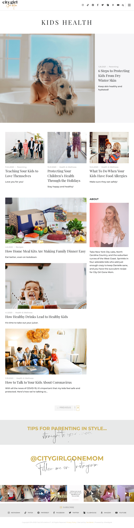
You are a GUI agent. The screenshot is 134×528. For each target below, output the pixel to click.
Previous (64, 407)
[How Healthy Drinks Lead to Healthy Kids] (45, 286)
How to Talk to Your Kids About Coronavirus (38, 382)
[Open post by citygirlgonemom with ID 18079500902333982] (42, 493)
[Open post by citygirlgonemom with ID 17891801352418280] (25, 493)
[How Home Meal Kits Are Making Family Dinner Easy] (45, 220)
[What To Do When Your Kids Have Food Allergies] (109, 147)
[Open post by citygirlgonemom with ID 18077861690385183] (8, 493)
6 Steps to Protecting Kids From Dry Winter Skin (114, 75)
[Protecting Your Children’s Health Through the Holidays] (67, 147)
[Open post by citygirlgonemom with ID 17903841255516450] (92, 493)
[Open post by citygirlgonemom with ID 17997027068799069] (58, 493)
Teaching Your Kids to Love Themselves (21, 173)
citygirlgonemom (8, 487)
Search (123, 5)
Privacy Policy (71, 522)
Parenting (113, 67)
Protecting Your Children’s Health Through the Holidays (64, 176)
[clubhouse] (107, 5)
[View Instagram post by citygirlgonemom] (15, 500)
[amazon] (113, 5)
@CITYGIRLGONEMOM (67, 458)
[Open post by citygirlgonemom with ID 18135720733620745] (108, 493)
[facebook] (98, 5)
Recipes (19, 247)
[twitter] (102, 5)
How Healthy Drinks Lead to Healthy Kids (36, 316)
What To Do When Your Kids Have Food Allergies (108, 173)
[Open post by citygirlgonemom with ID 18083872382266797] (75, 493)
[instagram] (83, 5)
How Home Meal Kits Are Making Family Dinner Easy (45, 251)
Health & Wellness (67, 167)
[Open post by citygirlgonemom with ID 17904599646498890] (125, 493)
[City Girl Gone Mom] (10, 5)
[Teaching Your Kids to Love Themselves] (24, 147)
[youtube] (118, 5)
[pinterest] (93, 5)
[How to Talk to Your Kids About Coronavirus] (45, 351)
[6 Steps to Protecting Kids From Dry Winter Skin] (47, 78)
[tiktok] (88, 5)
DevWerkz (90, 522)
